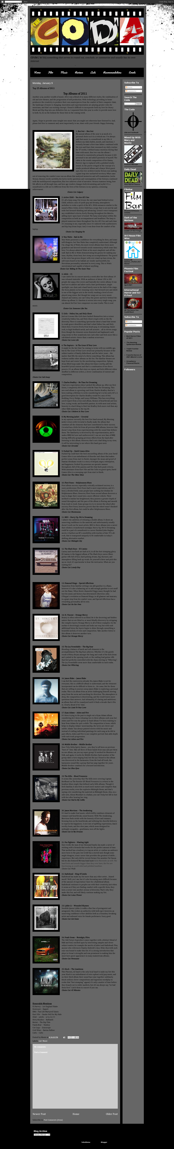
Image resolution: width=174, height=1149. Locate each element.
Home (37, 72)
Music (63, 72)
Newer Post (39, 1114)
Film (50, 72)
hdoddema (86, 1142)
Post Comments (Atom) (53, 1120)
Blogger (104, 1142)
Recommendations (112, 72)
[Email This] (69, 1037)
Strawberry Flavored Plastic (132, 362)
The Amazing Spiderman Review (133, 343)
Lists (93, 72)
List (40, 1041)
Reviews (79, 72)
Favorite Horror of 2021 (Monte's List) (134, 356)
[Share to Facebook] (75, 1037)
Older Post (112, 1114)
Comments (131, 91)
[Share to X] (73, 1037)
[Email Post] (64, 1037)
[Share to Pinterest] (78, 1037)
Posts (129, 87)
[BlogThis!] (71, 1037)
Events (132, 72)
